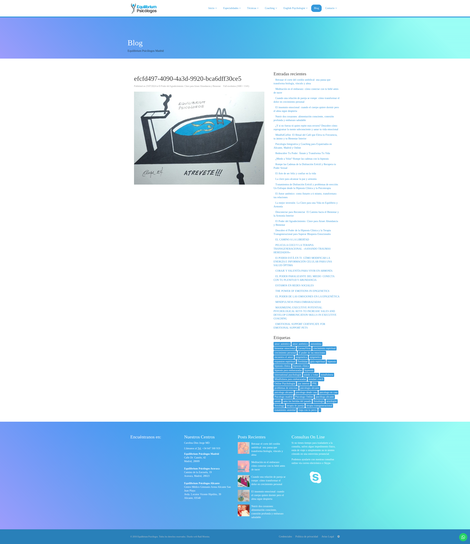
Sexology (279, 405)
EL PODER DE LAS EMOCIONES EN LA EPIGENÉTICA (307, 296)
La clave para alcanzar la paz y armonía (296, 179)
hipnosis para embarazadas (288, 370)
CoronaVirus (304, 348)
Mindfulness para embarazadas (290, 379)
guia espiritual (317, 361)
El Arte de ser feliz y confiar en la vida (295, 173)
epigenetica (301, 357)
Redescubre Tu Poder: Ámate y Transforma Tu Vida (302, 153)
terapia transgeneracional (319, 405)
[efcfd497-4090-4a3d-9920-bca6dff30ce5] (199, 138)
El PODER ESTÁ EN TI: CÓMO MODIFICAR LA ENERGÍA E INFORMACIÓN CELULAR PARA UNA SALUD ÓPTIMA (303, 262)
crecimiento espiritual (324, 348)
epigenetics (315, 357)
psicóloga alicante (325, 396)
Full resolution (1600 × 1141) (236, 86)
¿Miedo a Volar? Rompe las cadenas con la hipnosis (302, 158)
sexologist (331, 401)
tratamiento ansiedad (285, 410)
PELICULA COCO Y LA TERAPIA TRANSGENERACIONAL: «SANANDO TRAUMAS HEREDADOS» (302, 249)
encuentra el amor (283, 357)
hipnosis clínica (301, 366)
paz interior (304, 383)
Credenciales (285, 536)
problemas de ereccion (286, 388)
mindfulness (327, 374)
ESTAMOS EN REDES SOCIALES (294, 285)
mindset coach (316, 379)
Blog (316, 8)
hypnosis (308, 370)
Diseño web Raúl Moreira (198, 536)
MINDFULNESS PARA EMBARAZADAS (298, 302)
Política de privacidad (306, 536)
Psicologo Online (304, 396)
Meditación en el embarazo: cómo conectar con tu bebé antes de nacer (268, 466)
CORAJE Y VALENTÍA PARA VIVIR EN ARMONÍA (303, 270)
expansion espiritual (284, 361)
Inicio (211, 8)
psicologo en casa (328, 392)
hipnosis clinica (282, 366)
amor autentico (282, 344)
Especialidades (231, 8)
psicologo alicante (283, 392)
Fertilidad (303, 361)
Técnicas (252, 8)
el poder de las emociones (312, 352)
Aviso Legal (327, 536)
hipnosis (332, 361)
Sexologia (319, 401)
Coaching (270, 8)
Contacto (330, 8)
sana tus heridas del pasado (297, 401)
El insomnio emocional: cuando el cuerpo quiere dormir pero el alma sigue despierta (267, 495)
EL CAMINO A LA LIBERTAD (292, 239)
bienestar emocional (284, 348)
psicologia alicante (309, 388)
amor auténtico (300, 344)
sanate (277, 401)
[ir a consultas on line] (315, 478)
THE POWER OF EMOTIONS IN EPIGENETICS (302, 291)
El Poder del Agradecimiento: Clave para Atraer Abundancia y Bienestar (190, 86)
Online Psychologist (284, 383)
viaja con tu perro (307, 410)
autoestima (315, 344)
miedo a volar (311, 374)
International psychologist (287, 374)
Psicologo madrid (283, 396)
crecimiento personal (285, 352)
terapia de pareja (295, 405)
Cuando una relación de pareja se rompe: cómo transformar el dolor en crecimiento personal (268, 480)
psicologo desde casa (306, 392)
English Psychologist (294, 8)
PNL (314, 383)
